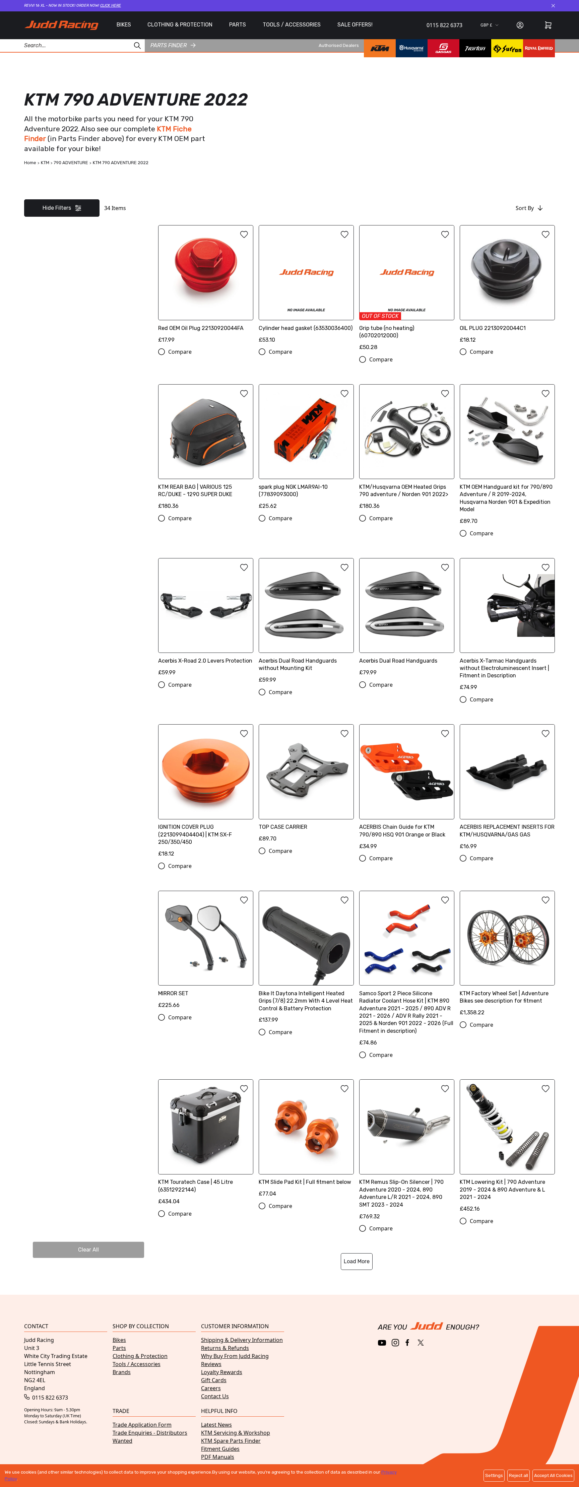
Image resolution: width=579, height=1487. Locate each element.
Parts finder (168, 45)
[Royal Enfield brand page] (539, 48)
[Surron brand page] (507, 48)
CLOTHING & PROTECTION (179, 24)
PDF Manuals (217, 1457)
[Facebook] (407, 1342)
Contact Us (215, 1396)
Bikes (119, 1340)
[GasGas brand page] (443, 48)
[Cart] (548, 25)
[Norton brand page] (475, 48)
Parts (119, 1348)
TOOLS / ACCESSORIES (292, 24)
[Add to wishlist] (244, 234)
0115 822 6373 (444, 25)
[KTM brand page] (380, 48)
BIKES (124, 24)
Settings (494, 1475)
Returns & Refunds (225, 1348)
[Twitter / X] (421, 1343)
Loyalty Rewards (221, 1372)
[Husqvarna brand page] (412, 48)
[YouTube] (382, 1343)
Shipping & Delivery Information (242, 1340)
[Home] (61, 25)
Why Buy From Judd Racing (235, 1356)
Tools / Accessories (136, 1364)
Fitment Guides (220, 1448)
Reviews (211, 1364)
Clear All (88, 1249)
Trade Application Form (142, 1424)
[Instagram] (395, 1342)
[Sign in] (520, 25)
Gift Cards (214, 1380)
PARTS (237, 24)
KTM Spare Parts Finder (231, 1440)
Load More (357, 1261)
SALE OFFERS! (355, 24)
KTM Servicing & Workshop (235, 1432)
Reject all (518, 1475)
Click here (110, 5)
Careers (211, 1388)
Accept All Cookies (553, 1475)
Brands (122, 1372)
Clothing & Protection (140, 1356)
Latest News (216, 1424)
